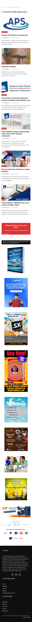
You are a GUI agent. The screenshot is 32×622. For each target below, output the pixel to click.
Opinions (4, 63)
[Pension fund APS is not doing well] (16, 25)
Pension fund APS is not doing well (15, 35)
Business (4, 32)
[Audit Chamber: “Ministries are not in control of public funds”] (16, 192)
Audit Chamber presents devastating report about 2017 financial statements (15, 134)
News (3, 199)
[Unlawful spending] (16, 56)
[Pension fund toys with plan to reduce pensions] (16, 159)
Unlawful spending (9, 67)
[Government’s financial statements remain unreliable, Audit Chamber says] (16, 87)
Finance (4, 94)
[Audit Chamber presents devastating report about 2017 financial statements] (16, 121)
